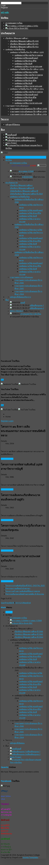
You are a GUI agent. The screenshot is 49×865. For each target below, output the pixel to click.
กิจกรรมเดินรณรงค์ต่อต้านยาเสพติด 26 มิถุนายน (24, 594)
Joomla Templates (30, 857)
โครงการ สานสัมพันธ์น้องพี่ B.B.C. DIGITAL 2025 (25, 585)
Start (3, 603)
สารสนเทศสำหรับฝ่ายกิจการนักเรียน (24, 316)
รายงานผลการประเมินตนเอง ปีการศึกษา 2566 (28, 109)
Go (2, 380)
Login (11, 421)
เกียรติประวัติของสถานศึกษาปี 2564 (24, 47)
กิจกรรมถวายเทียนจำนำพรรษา (17, 588)
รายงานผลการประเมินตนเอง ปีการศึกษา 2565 (28, 111)
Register (5, 421)
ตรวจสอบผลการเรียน (13, 23)
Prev (7, 603)
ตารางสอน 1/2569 (26, 171)
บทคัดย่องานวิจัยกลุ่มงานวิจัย (26, 72)
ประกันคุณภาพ (8, 33)
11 (18, 603)
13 (22, 603)
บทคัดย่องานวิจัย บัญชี (23, 64)
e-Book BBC (27, 177)
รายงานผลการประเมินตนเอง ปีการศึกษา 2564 (28, 114)
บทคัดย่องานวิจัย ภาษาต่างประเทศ (28, 66)
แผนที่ (22, 302)
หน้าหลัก (5, 12)
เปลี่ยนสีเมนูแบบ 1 (37, 305)
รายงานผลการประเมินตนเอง (21, 277)
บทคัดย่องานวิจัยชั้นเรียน (20, 196)
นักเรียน (4, 18)
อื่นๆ (3, 129)
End (29, 603)
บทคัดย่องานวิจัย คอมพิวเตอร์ (26, 58)
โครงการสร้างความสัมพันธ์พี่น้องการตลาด (22, 591)
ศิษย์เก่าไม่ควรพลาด (31, 311)
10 (16, 603)
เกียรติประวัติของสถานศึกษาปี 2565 (24, 44)
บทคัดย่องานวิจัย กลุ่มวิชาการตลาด (29, 55)
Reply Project (11, 143)
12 (20, 603)
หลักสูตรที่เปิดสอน (12, 125)
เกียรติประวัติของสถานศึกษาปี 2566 (24, 41)
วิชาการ (5, 119)
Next (25, 603)
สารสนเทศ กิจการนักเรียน (30, 314)
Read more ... (7, 459)
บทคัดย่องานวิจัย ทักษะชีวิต (25, 61)
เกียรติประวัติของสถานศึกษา (21, 185)
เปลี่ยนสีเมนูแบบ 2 (37, 308)
